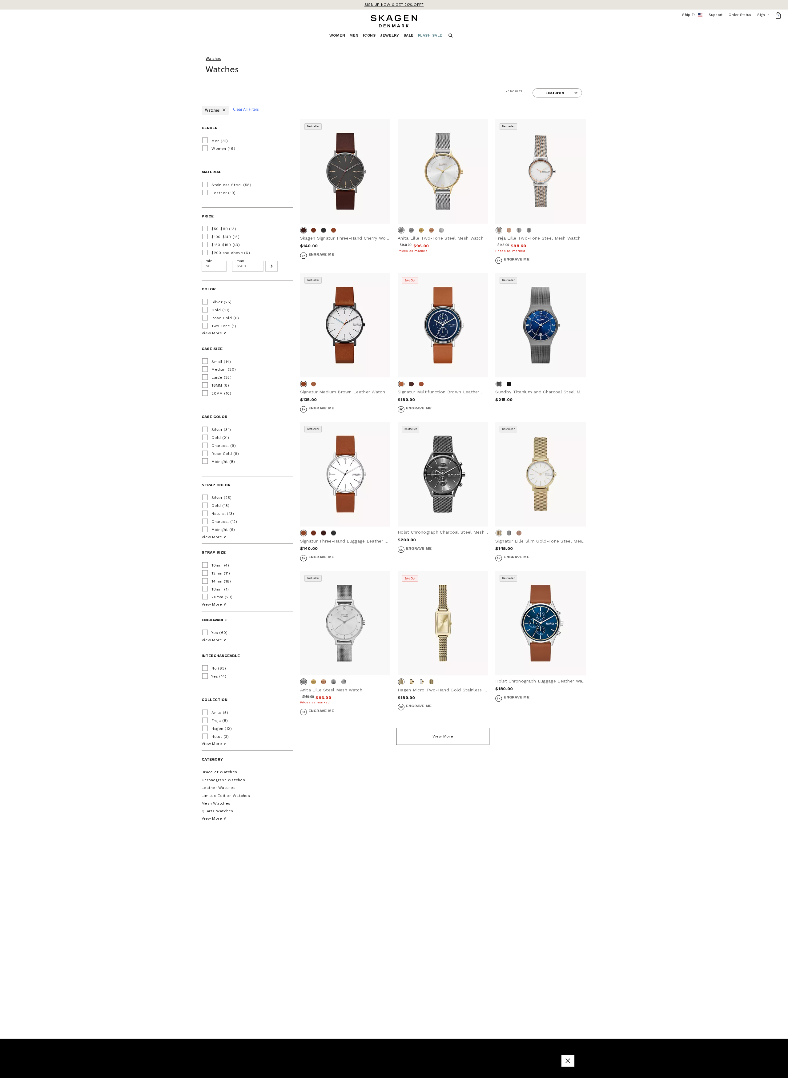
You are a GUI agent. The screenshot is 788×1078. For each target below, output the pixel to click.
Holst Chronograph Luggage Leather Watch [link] (542, 680)
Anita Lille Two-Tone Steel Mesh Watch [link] (441, 238)
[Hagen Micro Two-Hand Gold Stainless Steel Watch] (443, 623)
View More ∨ (214, 818)
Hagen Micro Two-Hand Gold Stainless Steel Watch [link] (454, 689)
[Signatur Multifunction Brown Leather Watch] (443, 325)
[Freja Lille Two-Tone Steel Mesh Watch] (540, 171)
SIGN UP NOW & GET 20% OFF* (394, 4)
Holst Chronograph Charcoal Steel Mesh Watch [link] (449, 532)
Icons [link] (369, 35)
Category (212, 759)
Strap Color (216, 485)
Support (716, 15)
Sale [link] (409, 35)
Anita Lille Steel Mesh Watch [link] (331, 689)
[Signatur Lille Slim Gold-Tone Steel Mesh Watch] (540, 474)
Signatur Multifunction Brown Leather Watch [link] (446, 391)
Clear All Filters (246, 109)
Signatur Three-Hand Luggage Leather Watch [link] (349, 541)
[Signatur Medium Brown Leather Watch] (345, 325)
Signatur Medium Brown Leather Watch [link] (342, 391)
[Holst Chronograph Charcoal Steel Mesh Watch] (443, 474)
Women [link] (337, 35)
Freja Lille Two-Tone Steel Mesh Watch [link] (538, 238)
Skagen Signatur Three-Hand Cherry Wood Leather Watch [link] (362, 238)
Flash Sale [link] (430, 35)
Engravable (214, 620)
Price (208, 216)
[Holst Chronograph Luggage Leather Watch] (540, 623)
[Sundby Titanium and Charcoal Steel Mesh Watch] (540, 325)
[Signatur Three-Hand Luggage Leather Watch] (345, 474)
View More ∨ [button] (214, 333)
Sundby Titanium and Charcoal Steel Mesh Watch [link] (549, 391)
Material (211, 172)
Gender (210, 128)
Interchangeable (221, 656)
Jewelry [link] (389, 35)
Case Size (212, 349)
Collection (214, 700)
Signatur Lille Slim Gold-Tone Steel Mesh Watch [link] (547, 541)
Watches (213, 110)
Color (209, 289)
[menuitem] (339, 37)
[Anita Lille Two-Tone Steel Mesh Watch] (443, 171)
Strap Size (214, 552)
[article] (345, 196)
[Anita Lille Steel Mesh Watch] (345, 623)
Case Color (214, 417)
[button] (271, 266)
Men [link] (354, 35)
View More (442, 736)
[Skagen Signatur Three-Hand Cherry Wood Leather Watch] (345, 171)
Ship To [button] (691, 15)
